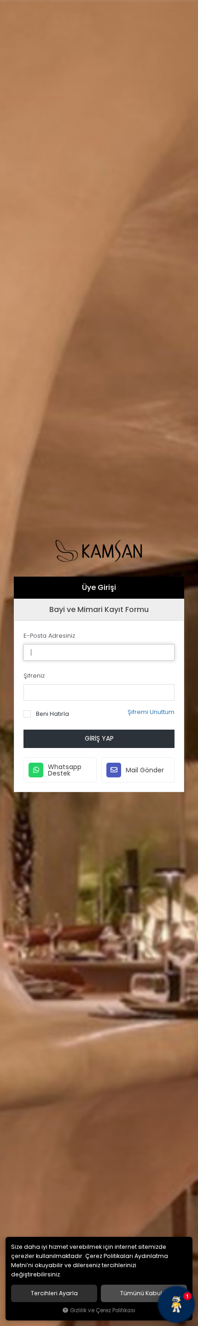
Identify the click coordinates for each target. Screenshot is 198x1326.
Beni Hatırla (52, 714)
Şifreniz (34, 676)
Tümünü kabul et (144, 1293)
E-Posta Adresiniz (49, 636)
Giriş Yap (99, 738)
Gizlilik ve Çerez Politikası (102, 1310)
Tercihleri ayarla (54, 1293)
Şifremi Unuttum (151, 712)
